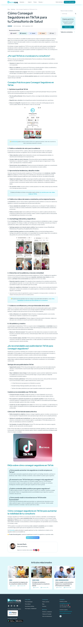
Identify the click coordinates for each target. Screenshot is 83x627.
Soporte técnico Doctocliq (66, 611)
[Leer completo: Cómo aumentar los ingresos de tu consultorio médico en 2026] (18, 572)
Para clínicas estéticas (29, 606)
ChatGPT (14, 33)
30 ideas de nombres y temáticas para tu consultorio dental (41, 583)
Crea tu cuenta (68, 27)
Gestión (34, 580)
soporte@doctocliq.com (65, 613)
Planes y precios (45, 601)
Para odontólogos (29, 601)
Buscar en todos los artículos (67, 10)
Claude (43, 33)
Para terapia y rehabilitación (30, 608)
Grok (52, 33)
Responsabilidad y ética (63, 580)
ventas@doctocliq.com (65, 603)
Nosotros (44, 606)
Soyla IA (30, 2)
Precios (35, 2)
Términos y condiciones (47, 611)
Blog (9, 9)
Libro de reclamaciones (47, 616)
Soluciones (23, 2)
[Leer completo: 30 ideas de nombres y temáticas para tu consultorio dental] (41, 572)
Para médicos (28, 604)
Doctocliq (15, 141)
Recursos (41, 2)
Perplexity (24, 33)
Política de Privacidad (46, 614)
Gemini (33, 33)
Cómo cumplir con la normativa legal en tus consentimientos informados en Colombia (64, 583)
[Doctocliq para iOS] (19, 621)
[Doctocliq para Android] (11, 621)
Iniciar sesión (59, 2)
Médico (10, 580)
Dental (37, 580)
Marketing (13, 9)
